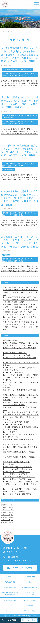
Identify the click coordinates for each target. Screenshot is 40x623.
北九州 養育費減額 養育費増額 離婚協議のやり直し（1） (20, 428)
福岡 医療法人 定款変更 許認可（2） (19, 477)
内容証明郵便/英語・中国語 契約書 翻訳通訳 (10, 594)
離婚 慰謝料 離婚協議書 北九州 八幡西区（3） (19, 453)
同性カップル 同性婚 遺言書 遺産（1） (18, 444)
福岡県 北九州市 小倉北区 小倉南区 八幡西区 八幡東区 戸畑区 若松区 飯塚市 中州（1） (21, 397)
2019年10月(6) (7, 512)
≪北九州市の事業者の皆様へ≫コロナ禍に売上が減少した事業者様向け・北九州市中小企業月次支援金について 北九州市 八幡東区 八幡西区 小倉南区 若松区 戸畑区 (19, 55)
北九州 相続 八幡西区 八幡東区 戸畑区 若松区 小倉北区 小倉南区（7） (21, 490)
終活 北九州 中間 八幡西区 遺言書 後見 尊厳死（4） (20, 448)
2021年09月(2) (7, 505)
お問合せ (30, 605)
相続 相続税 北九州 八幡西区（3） (16, 462)
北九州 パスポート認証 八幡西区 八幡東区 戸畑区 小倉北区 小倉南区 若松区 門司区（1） (20, 377)
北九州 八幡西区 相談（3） (15, 353)
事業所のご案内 (30, 576)
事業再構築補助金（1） (12, 340)
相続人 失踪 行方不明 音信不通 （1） (20, 422)
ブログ (10, 605)
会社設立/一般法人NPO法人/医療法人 (30, 594)
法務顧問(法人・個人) (10, 600)
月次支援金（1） (9, 387)
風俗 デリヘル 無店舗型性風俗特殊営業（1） (19, 391)
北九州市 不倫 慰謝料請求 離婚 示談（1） (19, 359)
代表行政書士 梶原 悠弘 (30, 600)
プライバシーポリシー (30, 611)
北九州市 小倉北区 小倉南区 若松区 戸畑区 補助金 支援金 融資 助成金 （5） (21, 413)
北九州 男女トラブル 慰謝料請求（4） (19, 494)
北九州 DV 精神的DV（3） (15, 425)
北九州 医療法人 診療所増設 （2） (18, 474)
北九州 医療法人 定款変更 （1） (17, 479)
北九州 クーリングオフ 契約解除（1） (19, 355)
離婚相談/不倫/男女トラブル (30, 587)
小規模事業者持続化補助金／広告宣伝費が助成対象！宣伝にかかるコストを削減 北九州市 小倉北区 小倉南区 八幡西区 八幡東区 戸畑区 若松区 (19, 198)
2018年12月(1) (7, 517)
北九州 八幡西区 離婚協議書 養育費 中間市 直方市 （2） (20, 436)
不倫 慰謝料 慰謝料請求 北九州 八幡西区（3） (19, 458)
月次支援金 (6, 255)
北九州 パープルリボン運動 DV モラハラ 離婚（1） (21, 364)
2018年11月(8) (7, 520)
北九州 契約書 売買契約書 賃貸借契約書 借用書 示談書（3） (21, 369)
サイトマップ (10, 611)
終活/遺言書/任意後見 (10, 587)
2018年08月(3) (7, 522)
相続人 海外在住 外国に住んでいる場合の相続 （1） (20, 384)
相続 (30, 582)
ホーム (10, 576)
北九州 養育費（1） (11, 432)
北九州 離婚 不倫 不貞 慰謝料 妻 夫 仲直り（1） (21, 418)
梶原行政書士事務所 (20, 616)
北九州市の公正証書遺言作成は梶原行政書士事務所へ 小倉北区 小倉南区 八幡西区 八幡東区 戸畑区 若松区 (20, 299)
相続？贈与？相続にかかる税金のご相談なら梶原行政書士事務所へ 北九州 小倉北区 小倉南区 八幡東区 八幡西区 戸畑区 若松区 (20, 291)
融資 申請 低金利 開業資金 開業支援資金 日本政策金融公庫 (19, 117)
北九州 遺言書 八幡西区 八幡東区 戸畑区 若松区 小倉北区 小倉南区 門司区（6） (20, 484)
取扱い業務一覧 (10, 582)
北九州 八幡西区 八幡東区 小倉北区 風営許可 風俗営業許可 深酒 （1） (20, 344)
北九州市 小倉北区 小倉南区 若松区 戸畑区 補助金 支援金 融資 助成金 (19, 75)
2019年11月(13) (7, 510)
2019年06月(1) (7, 515)
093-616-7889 (18, 560)
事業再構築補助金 (8, 170)
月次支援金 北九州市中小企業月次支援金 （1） (20, 408)
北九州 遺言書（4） (10, 464)
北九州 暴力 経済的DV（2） (15, 373)
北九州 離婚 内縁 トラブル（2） (17, 467)
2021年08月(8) (7, 507)
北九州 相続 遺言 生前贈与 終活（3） (20, 469)
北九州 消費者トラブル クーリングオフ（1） (19, 349)
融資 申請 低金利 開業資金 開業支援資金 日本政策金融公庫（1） (20, 403)
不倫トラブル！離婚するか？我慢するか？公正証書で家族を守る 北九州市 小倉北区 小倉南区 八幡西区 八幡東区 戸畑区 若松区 (20, 325)
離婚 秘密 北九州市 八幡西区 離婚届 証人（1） (19, 441)
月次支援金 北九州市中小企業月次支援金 (17, 69)
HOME (3, 31)
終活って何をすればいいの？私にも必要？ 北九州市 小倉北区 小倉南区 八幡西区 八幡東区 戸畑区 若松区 (20, 317)
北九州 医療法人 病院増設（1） (16, 472)
